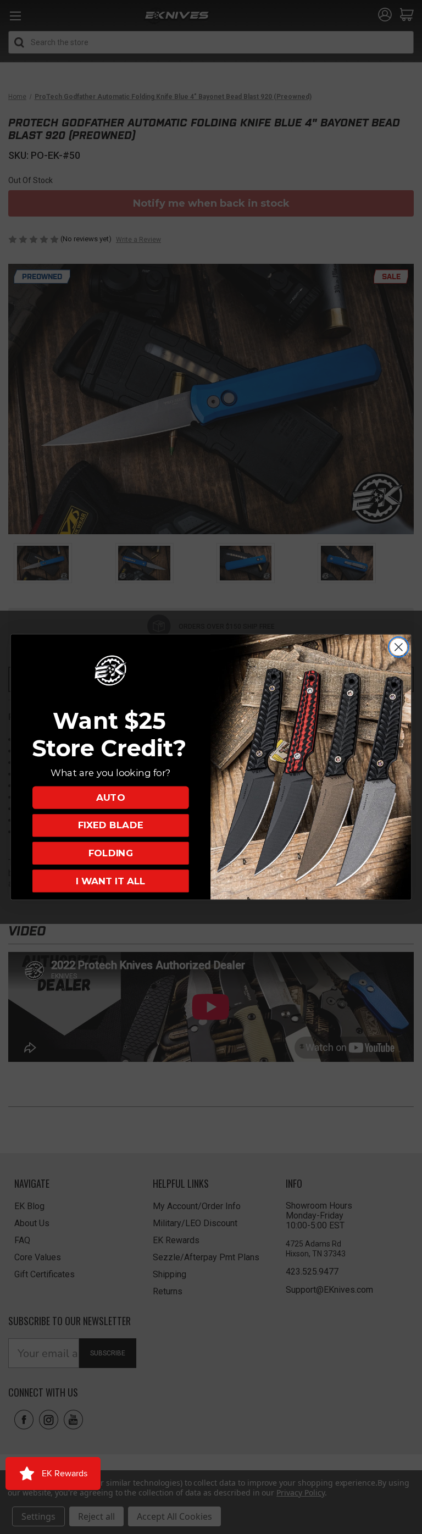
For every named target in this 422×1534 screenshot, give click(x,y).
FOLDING (110, 853)
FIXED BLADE (110, 825)
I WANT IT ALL (110, 881)
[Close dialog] (399, 647)
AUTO (110, 797)
